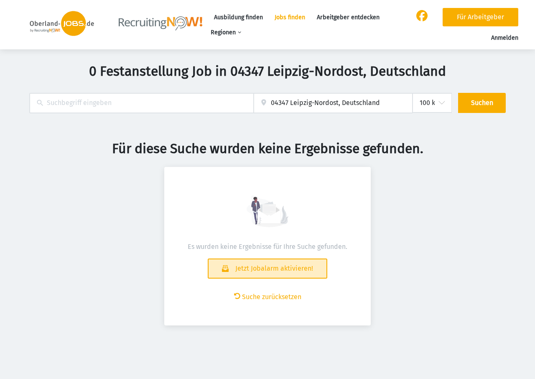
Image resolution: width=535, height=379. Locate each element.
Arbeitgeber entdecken (348, 17)
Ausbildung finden (238, 17)
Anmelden (504, 37)
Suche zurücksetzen (271, 297)
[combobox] (141, 103)
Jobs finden (290, 17)
